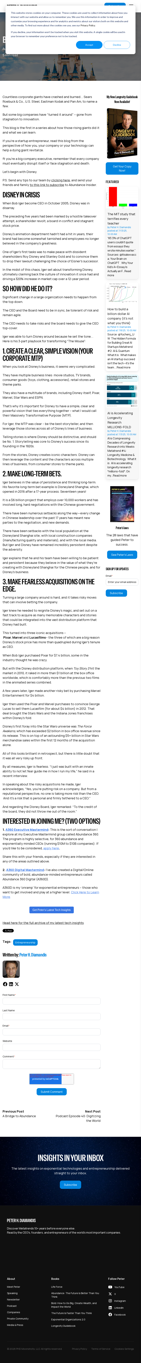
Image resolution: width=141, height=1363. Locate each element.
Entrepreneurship (25, 942)
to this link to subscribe (47, 185)
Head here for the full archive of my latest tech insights (43, 923)
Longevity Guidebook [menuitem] (63, 1325)
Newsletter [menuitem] (13, 1299)
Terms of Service (100, 1348)
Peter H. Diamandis (33, 955)
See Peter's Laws (122, 555)
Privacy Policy (87, 25)
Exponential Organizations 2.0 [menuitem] (68, 1319)
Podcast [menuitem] (12, 1305)
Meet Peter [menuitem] (13, 1286)
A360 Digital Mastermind (25, 870)
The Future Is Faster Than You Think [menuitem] (71, 1313)
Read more (124, 367)
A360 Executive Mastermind (27, 830)
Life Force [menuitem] (56, 1286)
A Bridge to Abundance (19, 1116)
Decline (117, 44)
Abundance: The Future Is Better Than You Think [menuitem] (75, 1294)
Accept (89, 44)
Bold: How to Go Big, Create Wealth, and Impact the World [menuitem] (74, 1304)
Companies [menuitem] (13, 1312)
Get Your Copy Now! (122, 168)
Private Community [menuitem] (17, 1318)
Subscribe (70, 1185)
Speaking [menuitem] (12, 1293)
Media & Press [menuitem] (15, 1325)
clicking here (60, 180)
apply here (51, 848)
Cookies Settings (124, 1348)
